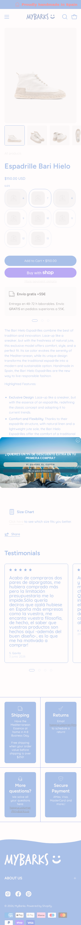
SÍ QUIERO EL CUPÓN (40, 465)
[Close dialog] (78, 440)
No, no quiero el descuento (40, 471)
